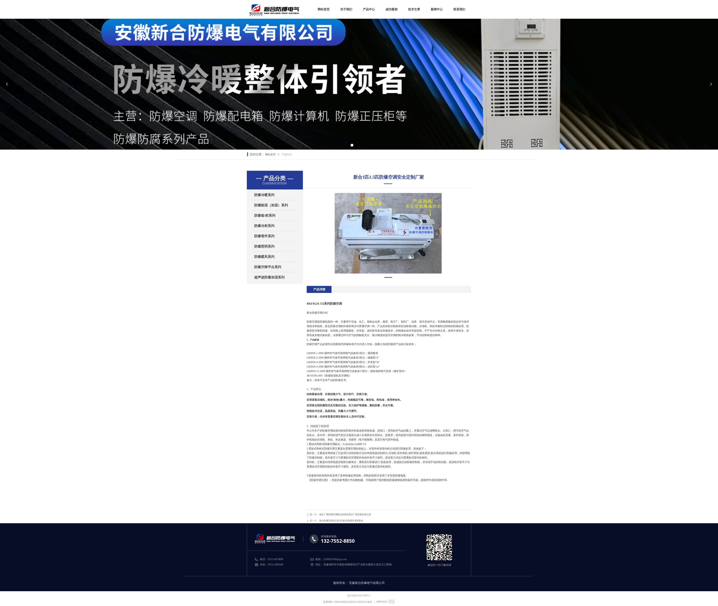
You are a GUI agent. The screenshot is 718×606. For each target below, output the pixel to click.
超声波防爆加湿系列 (269, 277)
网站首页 (270, 154)
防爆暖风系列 (264, 257)
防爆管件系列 (264, 236)
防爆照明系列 (264, 246)
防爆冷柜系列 (264, 226)
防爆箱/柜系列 (264, 215)
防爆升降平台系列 (267, 267)
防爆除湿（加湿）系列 (271, 205)
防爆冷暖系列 (264, 195)
